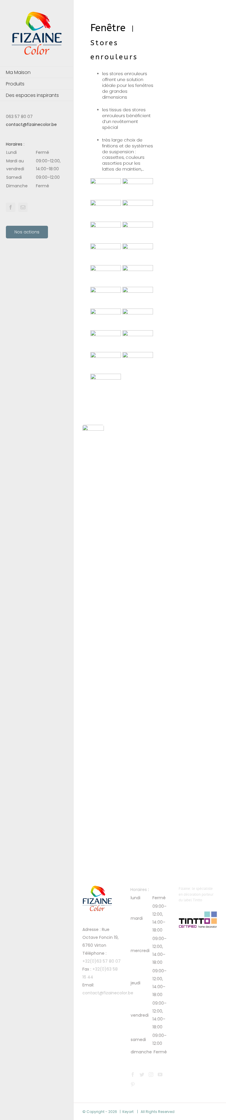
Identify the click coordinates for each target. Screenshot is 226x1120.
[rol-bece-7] (105, 312)
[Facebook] (132, 1074)
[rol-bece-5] (105, 334)
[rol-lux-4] (105, 204)
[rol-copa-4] (105, 269)
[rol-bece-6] (137, 312)
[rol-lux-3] (137, 204)
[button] (37, 169)
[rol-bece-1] (105, 377)
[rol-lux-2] (105, 225)
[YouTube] (160, 1074)
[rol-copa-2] (105, 291)
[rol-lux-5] (137, 182)
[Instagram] (151, 1074)
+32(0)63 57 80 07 (101, 961)
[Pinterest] (132, 1084)
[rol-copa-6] (105, 247)
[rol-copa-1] (137, 291)
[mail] (23, 207)
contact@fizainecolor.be (31, 124)
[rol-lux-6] (105, 182)
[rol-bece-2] (137, 356)
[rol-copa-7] (137, 225)
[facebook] (10, 207)
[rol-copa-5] (137, 247)
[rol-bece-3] (105, 356)
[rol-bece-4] (137, 334)
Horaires (14, 144)
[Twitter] (141, 1074)
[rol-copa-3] (137, 269)
